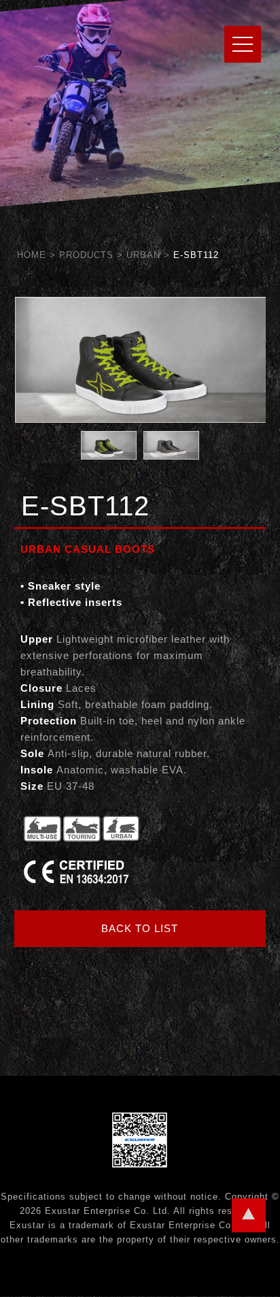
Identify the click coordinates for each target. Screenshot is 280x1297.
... (249, 1215)
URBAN (143, 255)
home (31, 255)
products (86, 255)
